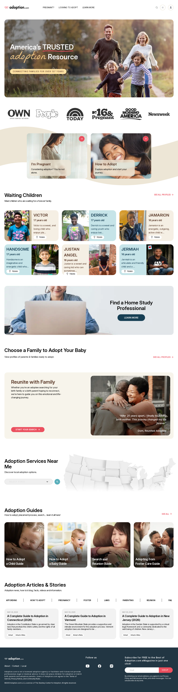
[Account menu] (171, 7)
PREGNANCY (64, 600)
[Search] (157, 7)
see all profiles (162, 357)
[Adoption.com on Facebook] (100, 666)
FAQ (170, 600)
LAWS (107, 600)
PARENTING (128, 600)
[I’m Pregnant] (82, 139)
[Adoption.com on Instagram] (111, 666)
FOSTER (87, 600)
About (7, 666)
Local (24, 666)
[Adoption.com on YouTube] (88, 666)
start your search (26, 429)
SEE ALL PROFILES (162, 194)
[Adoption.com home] (16, 7)
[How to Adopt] (145, 139)
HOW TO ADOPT (37, 600)
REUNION (151, 600)
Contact (15, 666)
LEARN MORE (131, 317)
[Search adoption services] (57, 481)
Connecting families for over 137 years (38, 71)
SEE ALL (165, 514)
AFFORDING (11, 600)
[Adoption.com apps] (162, 7)
